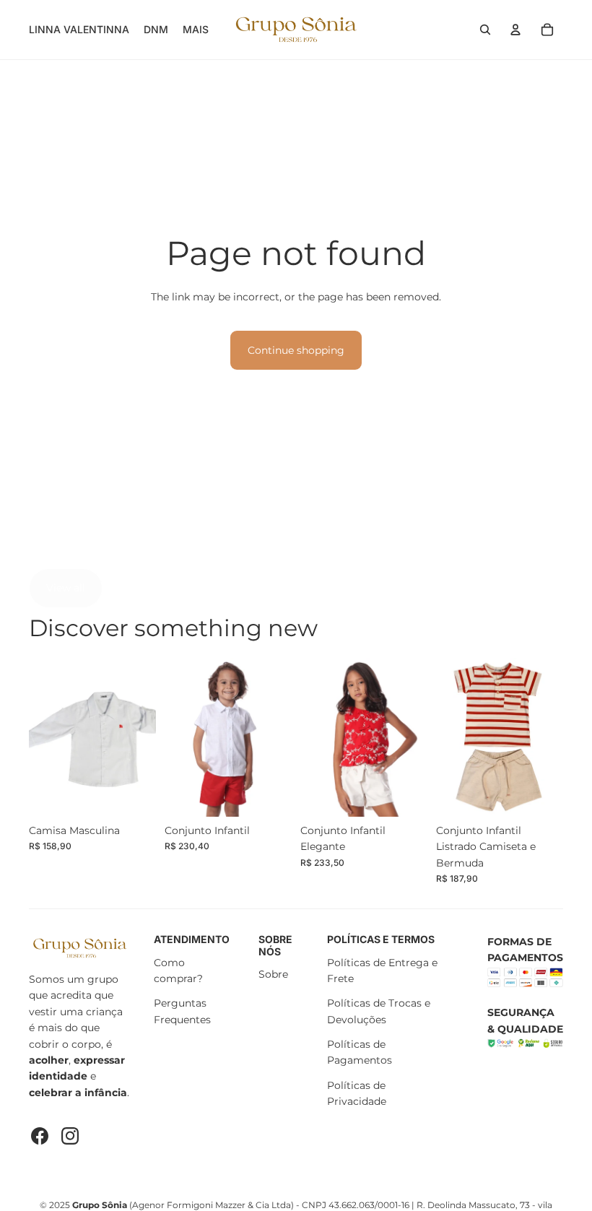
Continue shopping (296, 350)
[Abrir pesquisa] (485, 29)
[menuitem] (196, 29)
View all (65, 587)
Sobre (273, 974)
